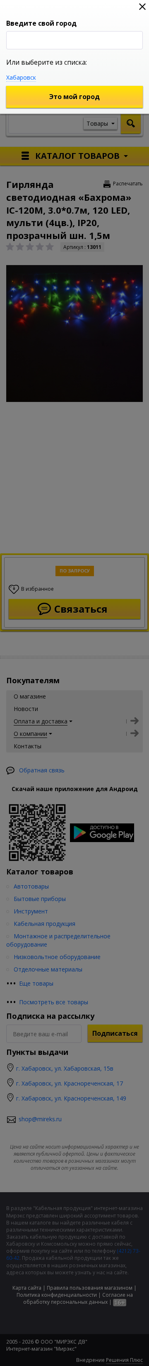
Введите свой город (41, 23)
